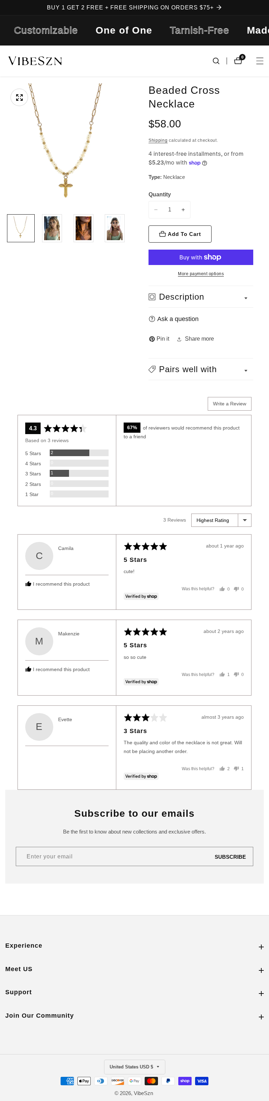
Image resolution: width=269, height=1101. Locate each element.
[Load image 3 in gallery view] (83, 228)
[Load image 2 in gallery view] (52, 228)
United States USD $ (132, 1066)
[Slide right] (128, 228)
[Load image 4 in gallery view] (115, 228)
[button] (201, 369)
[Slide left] (8, 228)
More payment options (201, 273)
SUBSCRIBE (230, 856)
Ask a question (178, 318)
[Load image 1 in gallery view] (21, 228)
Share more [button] (199, 339)
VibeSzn (143, 1093)
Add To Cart (184, 234)
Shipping (158, 140)
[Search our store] (220, 60)
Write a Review (229, 403)
